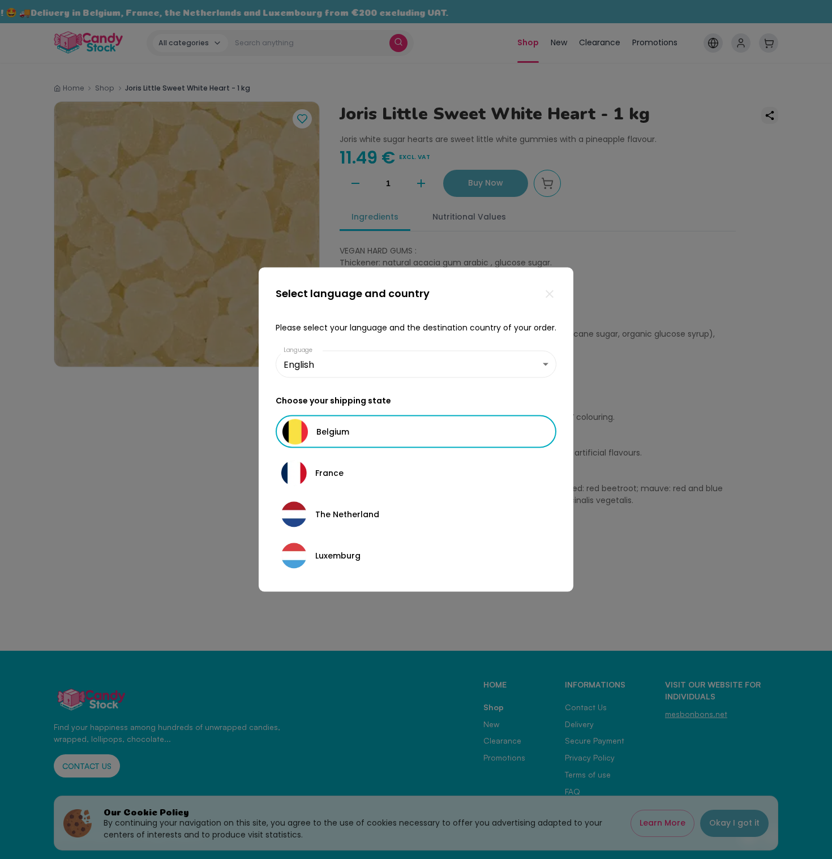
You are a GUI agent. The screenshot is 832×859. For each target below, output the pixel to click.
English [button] (299, 364)
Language (298, 350)
